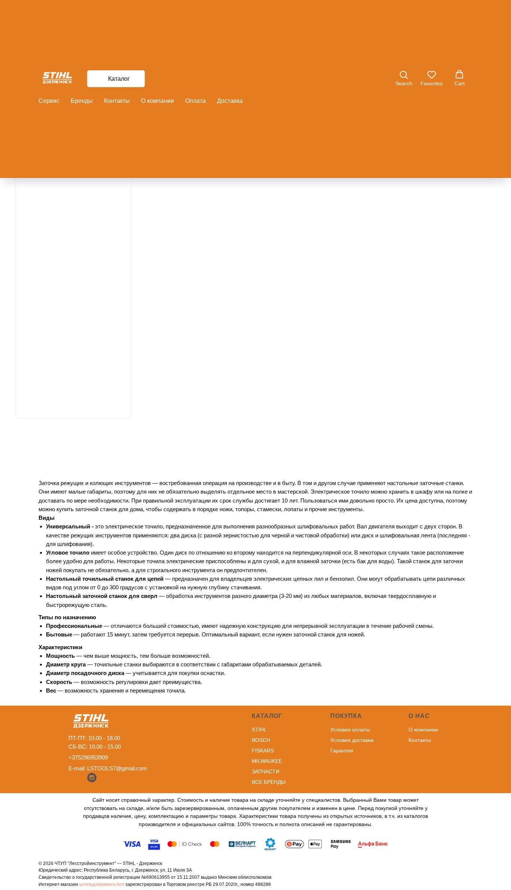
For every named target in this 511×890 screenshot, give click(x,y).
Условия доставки (352, 740)
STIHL (259, 730)
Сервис (49, 101)
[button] (403, 78)
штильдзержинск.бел (101, 884)
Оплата (195, 101)
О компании (157, 101)
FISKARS (263, 751)
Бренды (82, 101)
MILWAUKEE (267, 761)
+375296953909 (88, 757)
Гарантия (341, 751)
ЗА (255, 771)
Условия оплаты (350, 730)
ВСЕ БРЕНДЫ (268, 782)
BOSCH (261, 740)
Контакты (117, 101)
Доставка (230, 101)
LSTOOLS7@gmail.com (117, 768)
